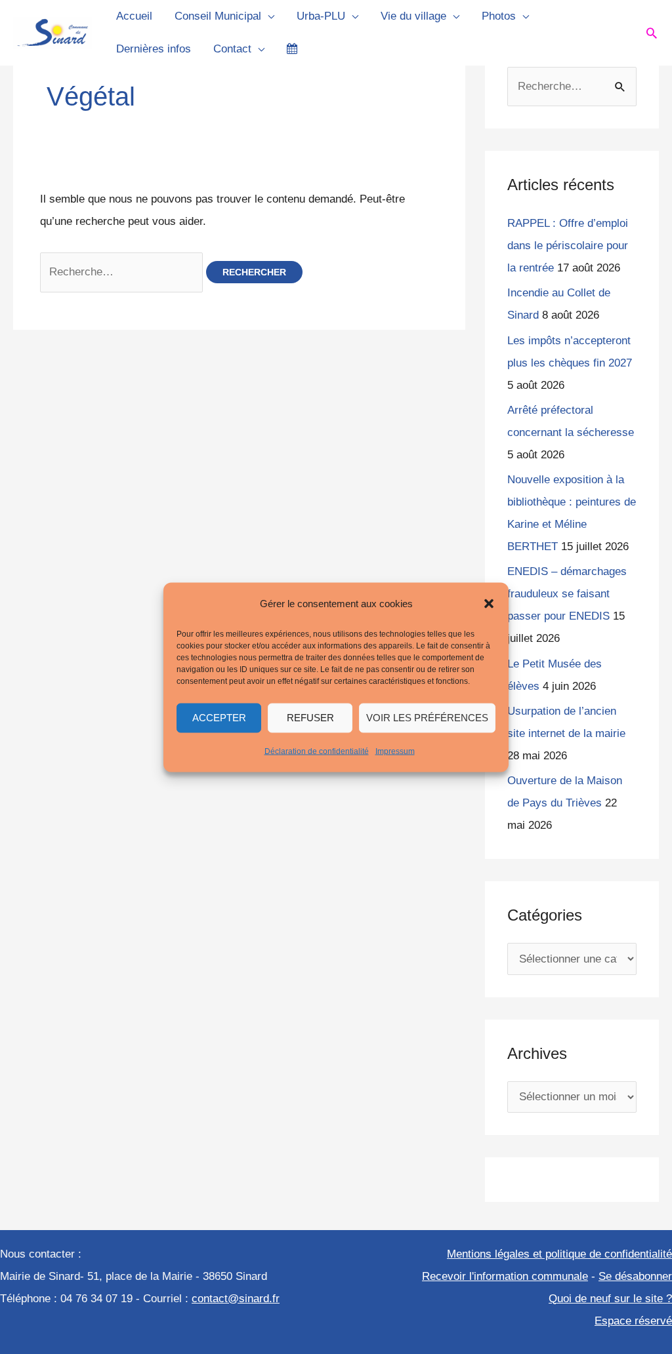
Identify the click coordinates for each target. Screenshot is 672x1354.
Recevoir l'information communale (505, 1276)
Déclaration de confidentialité (316, 750)
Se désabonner (635, 1276)
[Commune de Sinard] (52, 32)
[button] (488, 603)
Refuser (310, 717)
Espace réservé (633, 1321)
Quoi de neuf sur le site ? (610, 1298)
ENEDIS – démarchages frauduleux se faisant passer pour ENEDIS (567, 593)
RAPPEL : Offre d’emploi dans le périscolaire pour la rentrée (567, 245)
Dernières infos (153, 49)
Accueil (134, 16)
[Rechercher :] (123, 272)
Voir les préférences (427, 717)
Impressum (395, 750)
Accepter (219, 717)
